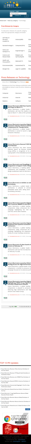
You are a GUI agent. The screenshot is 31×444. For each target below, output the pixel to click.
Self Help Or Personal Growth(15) (6, 39)
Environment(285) (8, 65)
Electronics (19, 93)
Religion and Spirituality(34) (20, 56)
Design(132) (6, 69)
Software (18, 101)
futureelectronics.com (14, 116)
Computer (5, 93)
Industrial (5, 97)
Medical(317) (19, 61)
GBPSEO (23, 441)
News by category (13, 20)
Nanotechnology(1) (8, 45)
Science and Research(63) (6, 56)
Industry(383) (19, 39)
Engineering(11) (20, 51)
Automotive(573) (20, 65)
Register (12, 11)
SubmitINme (21, 439)
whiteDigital (16, 441)
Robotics (5, 101)
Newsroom (3, 20)
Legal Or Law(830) (21, 69)
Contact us (18, 15)
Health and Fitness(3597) (6, 61)
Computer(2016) (20, 45)
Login (17, 11)
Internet (18, 97)
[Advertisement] (15, 334)
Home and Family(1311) (6, 50)
